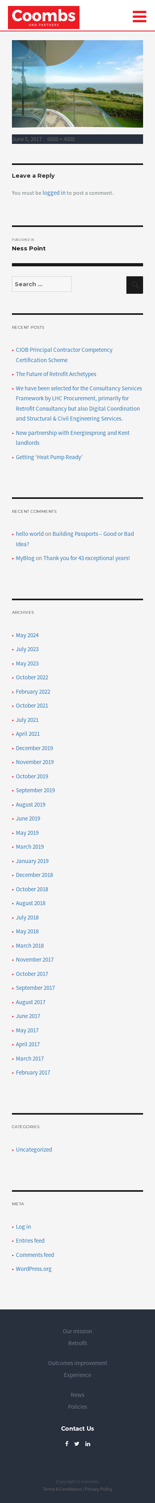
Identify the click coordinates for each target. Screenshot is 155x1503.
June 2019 (28, 818)
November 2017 (35, 959)
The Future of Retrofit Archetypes (56, 374)
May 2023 (27, 663)
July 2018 (27, 917)
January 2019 (32, 861)
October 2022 (32, 677)
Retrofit (77, 1343)
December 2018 (34, 875)
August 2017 (30, 1002)
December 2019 (34, 748)
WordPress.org (34, 1268)
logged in (54, 192)
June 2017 (28, 1016)
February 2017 (33, 1072)
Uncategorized (34, 1149)
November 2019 (35, 762)
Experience (77, 1375)
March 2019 (30, 846)
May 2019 (27, 832)
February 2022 (33, 691)
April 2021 (28, 733)
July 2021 (27, 719)
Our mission (77, 1331)
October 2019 (32, 776)
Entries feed (30, 1240)
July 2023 (27, 649)
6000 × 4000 (61, 139)
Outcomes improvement (77, 1363)
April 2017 (28, 1044)
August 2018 (30, 903)
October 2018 (32, 889)
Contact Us (77, 1428)
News (77, 1394)
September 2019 (35, 790)
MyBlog (25, 558)
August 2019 (30, 804)
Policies (77, 1406)
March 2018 (30, 945)
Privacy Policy (98, 1489)
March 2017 (30, 1058)
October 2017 (32, 973)
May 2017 (27, 1030)
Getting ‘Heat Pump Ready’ (49, 457)
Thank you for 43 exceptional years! (86, 558)
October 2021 (32, 705)
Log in (23, 1226)
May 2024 (27, 635)
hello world (30, 533)
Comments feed (35, 1255)
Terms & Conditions (62, 1489)
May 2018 (27, 931)
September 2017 (35, 987)
